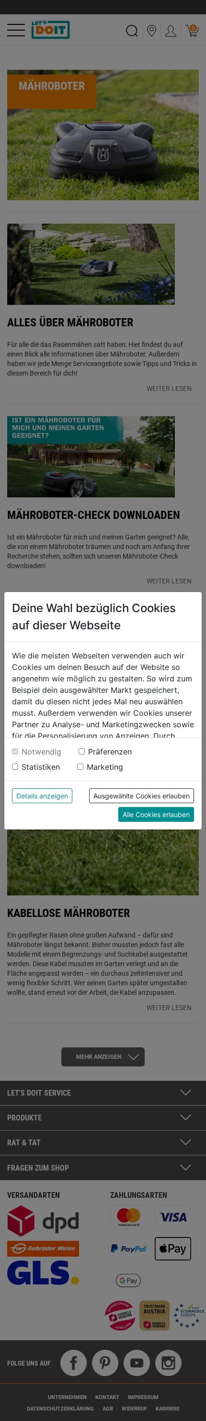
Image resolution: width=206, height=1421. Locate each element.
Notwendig (41, 751)
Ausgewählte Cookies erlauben (141, 796)
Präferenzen (110, 751)
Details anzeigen (42, 796)
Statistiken (41, 767)
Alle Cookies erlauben (156, 814)
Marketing (105, 767)
